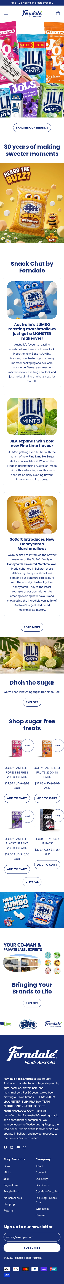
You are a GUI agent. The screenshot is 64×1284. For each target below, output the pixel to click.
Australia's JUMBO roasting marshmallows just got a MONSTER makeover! (32, 331)
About (39, 1166)
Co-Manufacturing (47, 1191)
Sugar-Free (11, 1185)
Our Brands (42, 1185)
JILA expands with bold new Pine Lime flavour (32, 443)
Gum (7, 1166)
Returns (8, 1210)
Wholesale (42, 1208)
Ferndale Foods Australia (27, 1257)
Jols (6, 1178)
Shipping (9, 1204)
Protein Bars (11, 1191)
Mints (7, 1172)
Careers (40, 1215)
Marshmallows (13, 1198)
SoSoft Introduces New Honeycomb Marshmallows (32, 544)
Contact (41, 1172)
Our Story (42, 1178)
